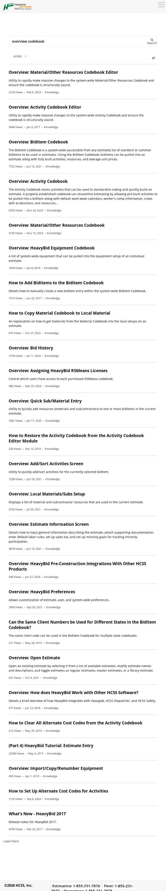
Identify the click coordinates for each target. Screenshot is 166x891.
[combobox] (83, 41)
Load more (11, 841)
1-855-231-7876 (86, 885)
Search (152, 43)
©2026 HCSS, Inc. (18, 885)
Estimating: (76, 885)
